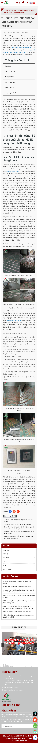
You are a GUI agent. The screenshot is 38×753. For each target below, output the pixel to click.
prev (2, 645)
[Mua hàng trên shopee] (35, 719)
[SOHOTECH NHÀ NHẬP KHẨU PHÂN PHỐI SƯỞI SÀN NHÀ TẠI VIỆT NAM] (6, 2)
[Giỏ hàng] (22, 3)
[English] (31, 3)
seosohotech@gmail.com (15, 690)
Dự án (4, 565)
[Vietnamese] (33, 3)
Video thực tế (19, 627)
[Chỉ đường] (35, 731)
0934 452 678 (14, 687)
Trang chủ (6, 550)
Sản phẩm (6, 558)
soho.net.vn (23, 740)
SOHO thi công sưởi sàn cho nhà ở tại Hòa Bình (17, 611)
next (35, 645)
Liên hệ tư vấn (7, 569)
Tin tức (5, 561)
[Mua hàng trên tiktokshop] (35, 713)
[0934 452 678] (35, 725)
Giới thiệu (6, 554)
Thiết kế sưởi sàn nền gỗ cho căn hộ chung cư (18, 524)
